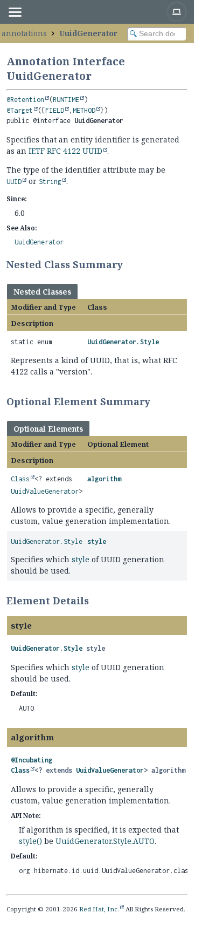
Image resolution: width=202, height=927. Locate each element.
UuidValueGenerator (45, 491)
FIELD (54, 110)
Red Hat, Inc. (99, 909)
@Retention (25, 100)
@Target (19, 110)
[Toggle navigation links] (14, 11)
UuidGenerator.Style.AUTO (105, 841)
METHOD (84, 110)
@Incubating (31, 760)
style (96, 541)
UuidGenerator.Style (123, 342)
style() (30, 841)
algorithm (104, 479)
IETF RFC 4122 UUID (65, 151)
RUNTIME (66, 100)
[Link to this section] (130, 264)
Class (20, 479)
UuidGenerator (88, 33)
